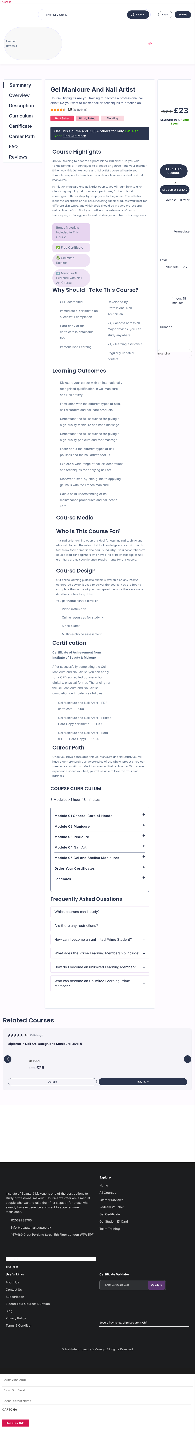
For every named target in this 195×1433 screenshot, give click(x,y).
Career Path (22, 136)
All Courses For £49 (174, 190)
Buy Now (143, 1081)
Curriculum (21, 116)
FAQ (13, 146)
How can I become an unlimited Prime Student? (93, 939)
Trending (112, 118)
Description (21, 105)
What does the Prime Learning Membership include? (97, 953)
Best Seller (62, 118)
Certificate (20, 126)
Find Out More (74, 136)
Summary (20, 85)
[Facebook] (10, 1245)
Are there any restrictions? (76, 926)
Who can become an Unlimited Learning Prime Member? (92, 983)
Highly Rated (87, 118)
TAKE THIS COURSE (174, 170)
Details (52, 1082)
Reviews (18, 157)
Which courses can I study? (77, 912)
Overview (19, 95)
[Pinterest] (51, 1245)
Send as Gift (15, 1423)
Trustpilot (6, 2)
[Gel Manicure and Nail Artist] (174, 90)
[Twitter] (24, 1245)
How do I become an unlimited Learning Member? (95, 967)
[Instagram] (37, 1245)
